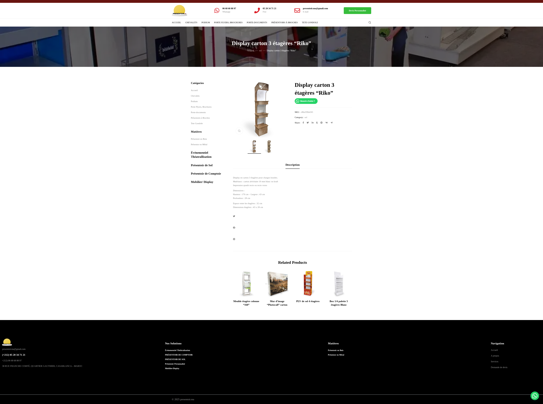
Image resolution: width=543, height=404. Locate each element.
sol (260, 50)
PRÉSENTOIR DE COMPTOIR (179, 355)
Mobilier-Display (172, 368)
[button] (357, 10)
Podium (206, 22)
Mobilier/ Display (202, 182)
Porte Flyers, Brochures (228, 22)
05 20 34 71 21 (269, 8)
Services (494, 361)
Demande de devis (499, 367)
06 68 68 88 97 (229, 8)
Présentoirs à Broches (284, 22)
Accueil (176, 22)
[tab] (292, 165)
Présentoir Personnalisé (175, 364)
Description (292, 164)
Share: (297, 123)
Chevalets (191, 22)
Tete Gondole (310, 22)
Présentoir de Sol (202, 165)
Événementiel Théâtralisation (177, 350)
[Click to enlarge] (239, 131)
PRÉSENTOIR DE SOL (175, 359)
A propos (495, 356)
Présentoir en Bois (199, 139)
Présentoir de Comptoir (206, 173)
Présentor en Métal (199, 144)
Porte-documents (257, 22)
